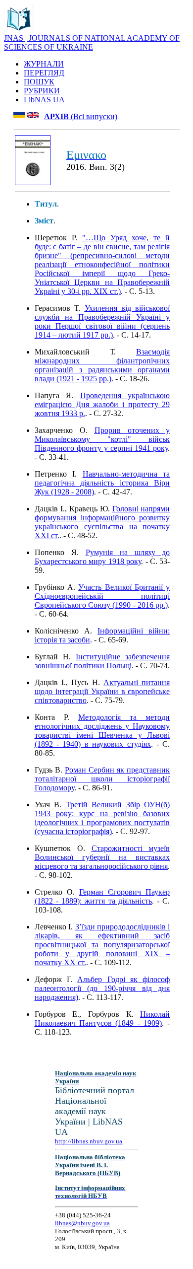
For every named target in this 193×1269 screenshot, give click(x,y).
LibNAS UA (44, 99)
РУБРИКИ (42, 90)
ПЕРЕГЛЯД (44, 73)
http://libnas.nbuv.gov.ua (88, 1141)
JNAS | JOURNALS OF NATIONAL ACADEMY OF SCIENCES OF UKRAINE (92, 42)
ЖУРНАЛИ (44, 64)
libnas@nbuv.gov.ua (82, 1223)
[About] (19, 31)
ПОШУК (39, 81)
